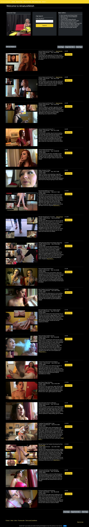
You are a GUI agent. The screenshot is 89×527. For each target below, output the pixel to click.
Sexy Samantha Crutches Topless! (69, 26)
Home (13, 1)
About (43, 1)
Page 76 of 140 (70, 47)
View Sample (59, 51)
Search (44, 25)
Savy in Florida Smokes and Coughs (70, 20)
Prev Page (60, 47)
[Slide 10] (26, 33)
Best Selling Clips (36, 1)
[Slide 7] (21, 33)
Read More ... (56, 205)
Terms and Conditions (31, 520)
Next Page (79, 47)
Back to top (80, 522)
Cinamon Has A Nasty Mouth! (68, 19)
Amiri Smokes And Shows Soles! (69, 15)
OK (65, 525)
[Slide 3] (14, 33)
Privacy (7, 520)
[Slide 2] (12, 33)
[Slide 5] (17, 33)
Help (12, 520)
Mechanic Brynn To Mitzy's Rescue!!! (70, 24)
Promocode (21, 520)
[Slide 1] (11, 33)
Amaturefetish (5, 2)
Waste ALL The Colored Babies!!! (69, 16)
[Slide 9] (24, 33)
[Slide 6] (19, 33)
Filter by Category (10, 46)
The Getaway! (64, 18)
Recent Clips (19, 1)
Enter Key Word (40, 18)
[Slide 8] (22, 33)
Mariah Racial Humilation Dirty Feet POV (71, 23)
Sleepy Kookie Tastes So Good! (69, 22)
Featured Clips (27, 1)
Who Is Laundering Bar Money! (69, 27)
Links (15, 520)
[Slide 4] (16, 33)
